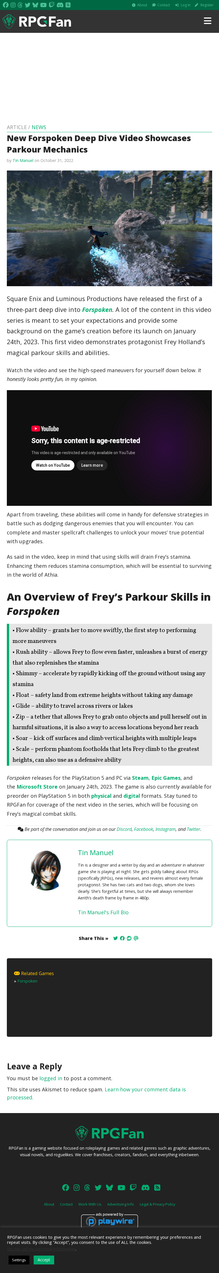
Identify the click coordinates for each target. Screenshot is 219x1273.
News (39, 127)
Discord (124, 829)
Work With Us (90, 1204)
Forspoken (97, 309)
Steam (140, 777)
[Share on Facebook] (122, 938)
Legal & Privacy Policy (157, 1204)
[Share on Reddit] (129, 938)
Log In (185, 5)
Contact (163, 5)
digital (131, 795)
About (142, 5)
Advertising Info (120, 1204)
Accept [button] (44, 1259)
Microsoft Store (37, 786)
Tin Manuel (23, 160)
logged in (50, 1078)
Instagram (165, 829)
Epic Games (166, 777)
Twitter (193, 829)
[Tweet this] (115, 938)
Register (207, 5)
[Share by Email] (136, 938)
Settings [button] (19, 1259)
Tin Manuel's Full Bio (103, 912)
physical (101, 795)
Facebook (143, 829)
